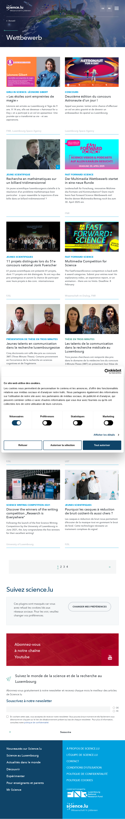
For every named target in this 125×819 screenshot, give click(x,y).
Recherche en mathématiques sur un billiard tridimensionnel (31, 181)
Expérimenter (16, 776)
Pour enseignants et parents (25, 783)
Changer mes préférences (90, 606)
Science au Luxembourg (23, 756)
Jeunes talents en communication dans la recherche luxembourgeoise (33, 346)
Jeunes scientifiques (78, 505)
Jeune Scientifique (18, 174)
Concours (71, 92)
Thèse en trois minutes (79, 339)
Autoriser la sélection (62, 445)
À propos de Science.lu (83, 748)
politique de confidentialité (36, 722)
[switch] (47, 422)
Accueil (11, 20)
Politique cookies (80, 780)
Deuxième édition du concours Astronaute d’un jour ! (88, 98)
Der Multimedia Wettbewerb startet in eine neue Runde (91, 181)
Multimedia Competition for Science (86, 263)
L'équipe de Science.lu (82, 755)
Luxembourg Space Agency (26, 130)
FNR (8, 130)
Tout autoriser (102, 445)
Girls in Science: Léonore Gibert (27, 92)
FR (109, 8)
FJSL (8, 295)
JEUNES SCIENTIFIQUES (19, 256)
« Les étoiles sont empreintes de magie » (30, 98)
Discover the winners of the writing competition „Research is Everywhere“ (32, 513)
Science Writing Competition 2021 (28, 505)
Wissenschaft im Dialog (77, 295)
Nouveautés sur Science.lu (24, 749)
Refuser (22, 445)
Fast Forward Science (79, 174)
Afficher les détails (104, 434)
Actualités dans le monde (24, 762)
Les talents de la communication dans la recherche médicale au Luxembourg (89, 347)
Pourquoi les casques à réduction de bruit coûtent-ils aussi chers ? (89, 511)
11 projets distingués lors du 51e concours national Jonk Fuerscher (31, 263)
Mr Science (14, 790)
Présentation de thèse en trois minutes (32, 339)
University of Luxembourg (20, 544)
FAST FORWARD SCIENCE (79, 256)
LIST (67, 461)
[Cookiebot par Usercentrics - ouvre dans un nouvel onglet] (107, 371)
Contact (73, 761)
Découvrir (13, 769)
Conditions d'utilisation (84, 767)
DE (103, 8)
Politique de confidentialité (87, 774)
